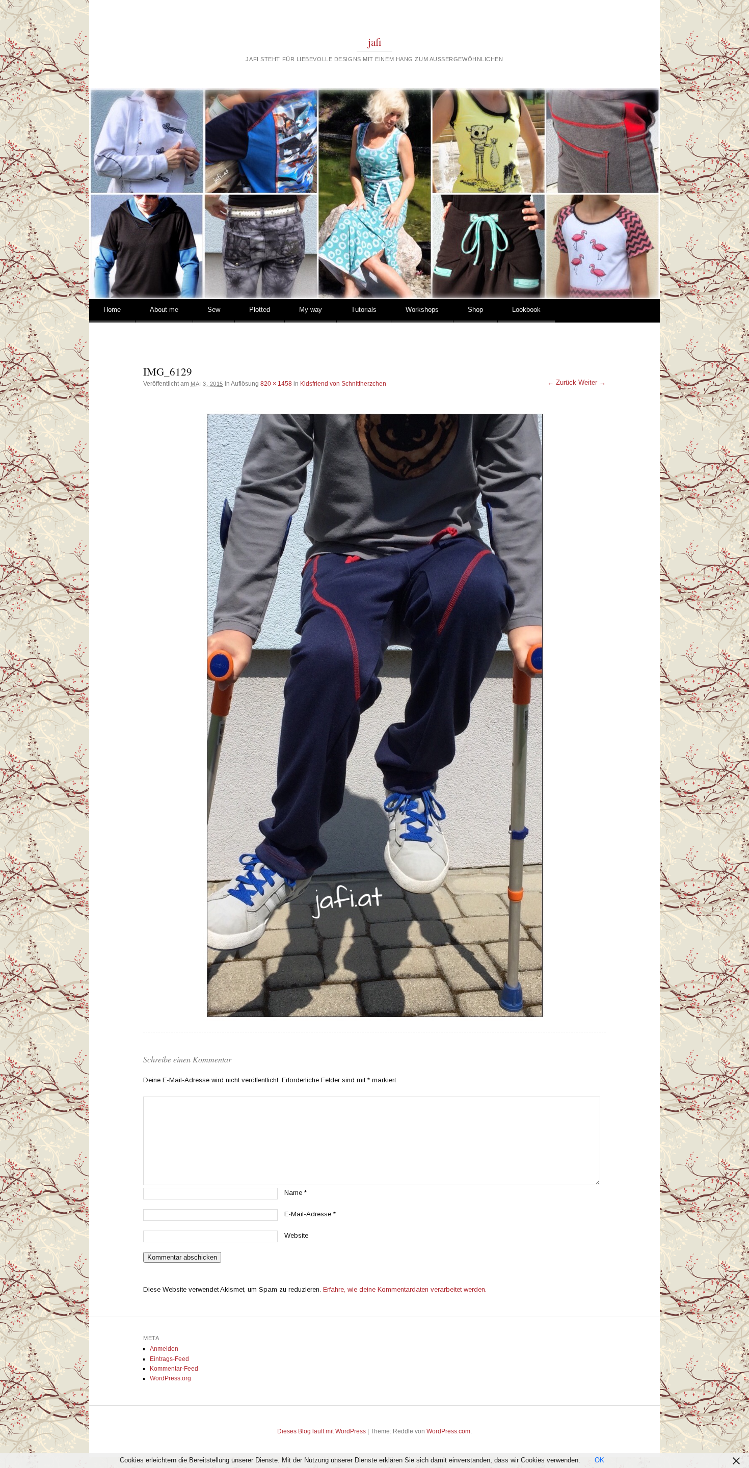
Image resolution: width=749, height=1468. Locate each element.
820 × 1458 (276, 383)
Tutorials (364, 309)
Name (295, 1192)
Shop (475, 309)
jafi (375, 42)
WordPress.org (170, 1378)
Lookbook (526, 309)
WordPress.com (448, 1431)
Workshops (422, 309)
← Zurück (561, 382)
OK (599, 1460)
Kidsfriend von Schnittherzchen (343, 383)
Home (112, 309)
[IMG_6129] (374, 715)
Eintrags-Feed (169, 1359)
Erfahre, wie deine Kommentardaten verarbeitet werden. (405, 1289)
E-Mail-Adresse (310, 1214)
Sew (213, 309)
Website (296, 1235)
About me (164, 309)
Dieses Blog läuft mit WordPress (321, 1431)
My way (310, 309)
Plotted (259, 309)
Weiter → (592, 382)
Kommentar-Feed (174, 1368)
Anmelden (164, 1348)
